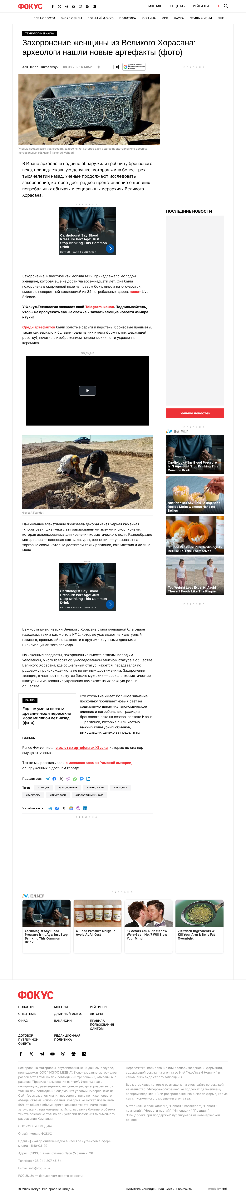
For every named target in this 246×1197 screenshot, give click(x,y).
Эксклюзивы (71, 18)
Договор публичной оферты (28, 1039)
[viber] (63, 1054)
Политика (127, 18)
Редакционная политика (67, 1037)
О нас (23, 1021)
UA (217, 6)
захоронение (68, 787)
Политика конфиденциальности (150, 1189)
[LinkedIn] (94, 6)
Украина (149, 18)
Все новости (44, 18)
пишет (135, 292)
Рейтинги (201, 6)
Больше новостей (195, 413)
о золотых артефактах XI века (82, 748)
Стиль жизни (201, 18)
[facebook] (20, 1054)
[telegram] (41, 1054)
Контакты (185, 1189)
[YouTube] (73, 6)
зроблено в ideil (218, 1189)
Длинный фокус (68, 1014)
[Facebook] (52, 6)
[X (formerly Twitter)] (59, 6)
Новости (26, 1007)
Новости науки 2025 (90, 795)
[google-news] (73, 1054)
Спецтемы (177, 6)
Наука (179, 18)
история (121, 787)
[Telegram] (66, 6)
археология (96, 787)
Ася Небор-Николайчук (40, 67)
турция (44, 787)
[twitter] (31, 1054)
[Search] (226, 5)
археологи (59, 795)
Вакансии (63, 1021)
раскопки (34, 795)
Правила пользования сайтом (102, 1025)
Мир (165, 18)
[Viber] (80, 6)
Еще (221, 18)
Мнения (154, 6)
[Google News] (87, 6)
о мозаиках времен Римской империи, (99, 763)
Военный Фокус (101, 18)
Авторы (96, 1014)
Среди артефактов (38, 327)
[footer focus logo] (36, 995)
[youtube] (52, 1054)
